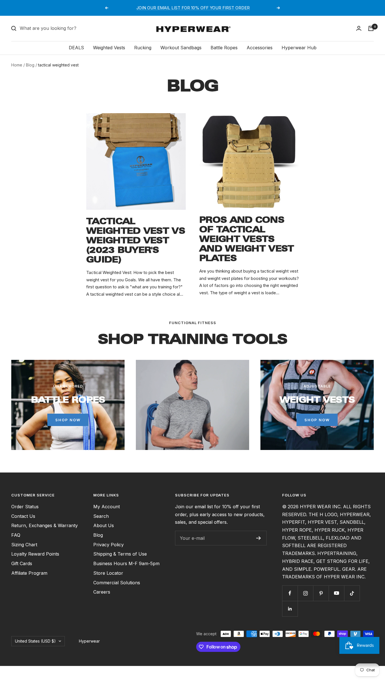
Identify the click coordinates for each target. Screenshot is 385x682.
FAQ (15, 535)
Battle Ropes (224, 47)
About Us (103, 525)
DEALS (76, 47)
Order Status (25, 506)
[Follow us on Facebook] (290, 593)
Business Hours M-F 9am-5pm (126, 563)
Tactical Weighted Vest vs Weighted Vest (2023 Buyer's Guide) (135, 240)
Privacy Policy (108, 544)
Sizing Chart (24, 544)
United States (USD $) (35, 641)
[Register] (258, 538)
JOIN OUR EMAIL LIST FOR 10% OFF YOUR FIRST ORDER (193, 7)
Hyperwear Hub (299, 47)
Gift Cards (21, 563)
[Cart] (371, 28)
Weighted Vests (109, 47)
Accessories (260, 47)
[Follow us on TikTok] (352, 593)
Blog (30, 65)
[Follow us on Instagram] (305, 593)
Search (101, 516)
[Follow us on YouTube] (336, 593)
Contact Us (23, 516)
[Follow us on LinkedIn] (290, 608)
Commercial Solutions (116, 582)
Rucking (142, 47)
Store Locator (108, 573)
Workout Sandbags (181, 47)
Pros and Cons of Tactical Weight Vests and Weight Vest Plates (246, 239)
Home (16, 65)
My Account (106, 506)
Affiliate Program (29, 573)
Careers (101, 592)
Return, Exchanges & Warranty (44, 525)
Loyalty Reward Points (35, 554)
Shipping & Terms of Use (120, 554)
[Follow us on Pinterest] (321, 593)
